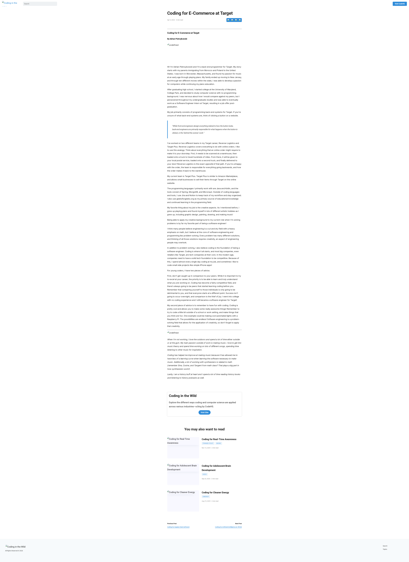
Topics (385, 549)
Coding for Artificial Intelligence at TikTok (228, 527)
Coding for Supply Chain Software (178, 527)
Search (385, 546)
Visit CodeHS (400, 4)
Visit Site (204, 412)
